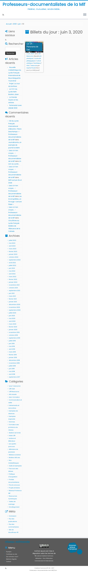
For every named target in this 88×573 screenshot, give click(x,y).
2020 (15, 24)
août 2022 (12, 263)
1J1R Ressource (14, 392)
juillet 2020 (12, 313)
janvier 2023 (13, 254)
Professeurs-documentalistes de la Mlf (44, 4)
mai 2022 (12, 271)
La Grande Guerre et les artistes (13, 100)
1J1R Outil (12, 389)
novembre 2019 (14, 332)
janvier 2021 (13, 302)
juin (19, 24)
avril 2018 (12, 374)
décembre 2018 (14, 360)
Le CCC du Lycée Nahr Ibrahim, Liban (13, 91)
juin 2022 (12, 268)
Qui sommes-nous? (12, 556)
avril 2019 (12, 349)
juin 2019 (11, 343)
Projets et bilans (14, 488)
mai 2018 (12, 371)
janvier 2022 (13, 282)
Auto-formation (14, 397)
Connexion (12, 516)
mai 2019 (12, 346)
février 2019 (13, 355)
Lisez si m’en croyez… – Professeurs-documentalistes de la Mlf (14, 155)
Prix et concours (14, 485)
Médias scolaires (15, 455)
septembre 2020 (14, 310)
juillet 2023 (12, 240)
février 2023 (13, 251)
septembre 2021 (14, 291)
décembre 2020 (14, 304)
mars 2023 (12, 249)
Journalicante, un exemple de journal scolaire (14, 145)
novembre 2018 (14, 363)
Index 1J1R (12, 436)
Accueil (8, 24)
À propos (8, 552)
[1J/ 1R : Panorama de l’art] (34, 47)
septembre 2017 (14, 377)
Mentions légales (11, 559)
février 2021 (13, 299)
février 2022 (13, 279)
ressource (34, 65)
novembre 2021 (14, 285)
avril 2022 (12, 274)
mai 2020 (12, 318)
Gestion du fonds (15, 433)
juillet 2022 (12, 265)
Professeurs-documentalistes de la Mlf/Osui (43, 570)
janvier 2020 (13, 330)
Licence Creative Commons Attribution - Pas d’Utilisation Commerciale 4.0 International (44, 558)
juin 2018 (11, 369)
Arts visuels (13, 394)
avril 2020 (12, 321)
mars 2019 (12, 352)
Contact (8, 561)
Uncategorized (14, 507)
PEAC (28, 65)
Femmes (12, 422)
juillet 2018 (12, 366)
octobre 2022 (13, 257)
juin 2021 (11, 293)
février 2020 (13, 327)
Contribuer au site (11, 554)
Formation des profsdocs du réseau (13, 427)
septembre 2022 (14, 260)
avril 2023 (12, 246)
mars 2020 (12, 324)
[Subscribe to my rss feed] (3, 14)
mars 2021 (12, 296)
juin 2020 (12, 316)
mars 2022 (12, 277)
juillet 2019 (12, 341)
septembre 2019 (14, 338)
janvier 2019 (13, 357)
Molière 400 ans (14, 458)
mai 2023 (12, 243)
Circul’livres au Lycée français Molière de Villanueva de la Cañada (14, 225)
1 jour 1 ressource (14, 386)
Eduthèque (37, 63)
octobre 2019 (13, 335)
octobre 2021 (13, 288)
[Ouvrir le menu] (84, 14)
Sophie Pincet (30, 68)
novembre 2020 (14, 307)
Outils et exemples (15, 466)
